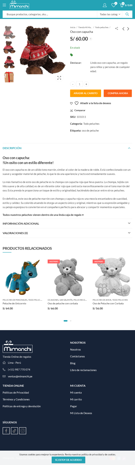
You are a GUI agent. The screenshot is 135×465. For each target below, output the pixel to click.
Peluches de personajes (15, 300)
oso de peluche (90, 130)
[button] (65, 320)
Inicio (72, 27)
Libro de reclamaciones (83, 370)
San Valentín (66, 300)
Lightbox (59, 78)
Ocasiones (53, 300)
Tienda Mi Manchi (85, 27)
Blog (72, 363)
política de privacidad (91, 454)
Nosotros (75, 349)
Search (127, 14)
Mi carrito (76, 399)
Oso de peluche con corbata (63, 303)
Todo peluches (101, 27)
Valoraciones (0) (15, 233)
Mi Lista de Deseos (81, 413)
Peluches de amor (82, 300)
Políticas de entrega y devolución (22, 406)
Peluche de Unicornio (14, 303)
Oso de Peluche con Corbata (108, 303)
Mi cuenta (76, 392)
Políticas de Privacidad (16, 392)
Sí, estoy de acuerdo (68, 459)
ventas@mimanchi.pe (20, 376)
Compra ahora (118, 93)
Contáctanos (77, 356)
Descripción (12, 148)
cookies (111, 454)
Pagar (73, 406)
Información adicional (21, 223)
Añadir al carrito (86, 93)
